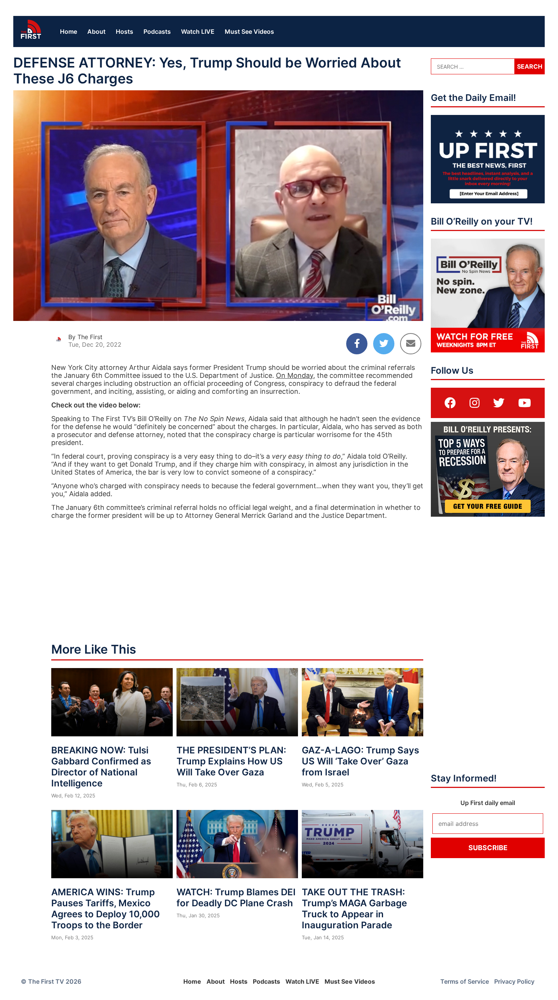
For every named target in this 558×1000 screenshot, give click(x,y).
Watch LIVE (197, 31)
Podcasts (157, 31)
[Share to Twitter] (383, 343)
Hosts (124, 31)
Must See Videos (249, 31)
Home (68, 31)
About (96, 31)
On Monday (294, 375)
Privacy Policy (514, 981)
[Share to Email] (410, 343)
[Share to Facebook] (356, 343)
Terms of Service (464, 981)
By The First (85, 337)
